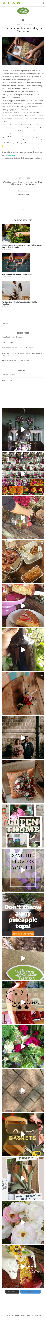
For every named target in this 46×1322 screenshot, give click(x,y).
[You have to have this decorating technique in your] (23, 1266)
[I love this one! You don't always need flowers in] (23, 914)
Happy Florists (29, 24)
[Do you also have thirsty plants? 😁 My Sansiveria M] (23, 1178)
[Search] (42, 322)
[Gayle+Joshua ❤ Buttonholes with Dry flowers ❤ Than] (23, 693)
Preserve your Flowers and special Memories (17, 348)
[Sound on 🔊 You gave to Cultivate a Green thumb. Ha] (23, 826)
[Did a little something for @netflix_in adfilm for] (23, 429)
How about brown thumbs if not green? (15, 360)
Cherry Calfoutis (7, 342)
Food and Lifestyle (8, 375)
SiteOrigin (37, 1316)
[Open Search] (43, 3)
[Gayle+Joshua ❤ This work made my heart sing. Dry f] (23, 737)
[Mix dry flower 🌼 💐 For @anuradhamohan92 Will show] (23, 958)
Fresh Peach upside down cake (12, 337)
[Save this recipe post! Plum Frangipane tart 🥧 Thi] (23, 561)
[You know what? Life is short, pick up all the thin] (23, 1090)
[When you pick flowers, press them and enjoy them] (23, 870)
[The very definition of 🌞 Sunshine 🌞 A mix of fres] (23, 1002)
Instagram (11, 155)
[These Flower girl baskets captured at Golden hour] (23, 1134)
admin (23, 210)
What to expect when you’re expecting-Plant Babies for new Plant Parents (23, 354)
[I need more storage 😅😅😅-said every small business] (23, 473)
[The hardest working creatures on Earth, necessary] (23, 1222)
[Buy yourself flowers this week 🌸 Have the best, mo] (23, 517)
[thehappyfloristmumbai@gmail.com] (18, 3)
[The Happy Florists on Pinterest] (13, 3)
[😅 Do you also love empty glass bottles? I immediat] (23, 649)
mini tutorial (36, 143)
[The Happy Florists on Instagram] (4, 3)
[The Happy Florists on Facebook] (9, 3)
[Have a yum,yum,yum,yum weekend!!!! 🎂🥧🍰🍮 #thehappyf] (23, 605)
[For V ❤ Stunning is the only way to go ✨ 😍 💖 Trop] (23, 1046)
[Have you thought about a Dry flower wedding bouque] (23, 781)
